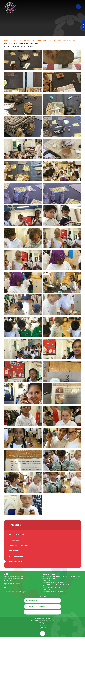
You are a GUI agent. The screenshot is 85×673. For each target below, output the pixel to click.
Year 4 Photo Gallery (66, 40)
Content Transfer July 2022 (23, 40)
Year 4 (52, 40)
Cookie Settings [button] (42, 629)
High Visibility (42, 622)
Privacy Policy (42, 627)
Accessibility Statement (42, 624)
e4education (46, 618)
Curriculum (42, 40)
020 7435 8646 (46, 581)
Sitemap (42, 625)
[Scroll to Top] (42, 633)
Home (6, 40)
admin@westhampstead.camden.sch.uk (54, 582)
